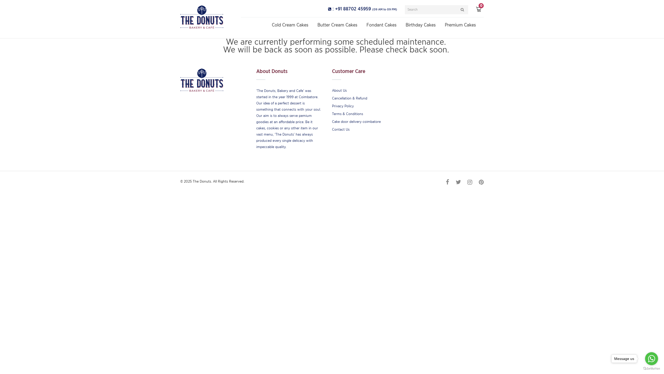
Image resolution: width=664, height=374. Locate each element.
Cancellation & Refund (349, 98)
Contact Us (341, 129)
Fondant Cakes (381, 25)
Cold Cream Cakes (290, 25)
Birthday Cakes (421, 25)
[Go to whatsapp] (651, 358)
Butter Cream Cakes (337, 25)
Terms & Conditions (347, 114)
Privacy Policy (343, 106)
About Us (339, 90)
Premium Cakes (460, 25)
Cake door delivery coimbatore (356, 122)
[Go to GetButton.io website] (651, 368)
